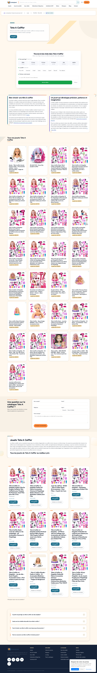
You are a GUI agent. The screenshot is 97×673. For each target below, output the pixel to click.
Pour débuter (62, 70)
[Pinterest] (17, 659)
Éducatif (55, 70)
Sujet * (62, 407)
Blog (70, 6)
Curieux (44, 70)
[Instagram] (13, 659)
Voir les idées (45, 82)
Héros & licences (49, 650)
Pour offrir (21, 70)
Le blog (47, 654)
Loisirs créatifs (64, 654)
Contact (87, 2)
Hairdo (27, 115)
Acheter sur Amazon (15, 505)
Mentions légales (80, 652)
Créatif (34, 70)
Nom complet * (37, 401)
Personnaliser (89, 669)
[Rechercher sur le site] (78, 2)
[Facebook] (9, 659)
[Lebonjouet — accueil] (12, 2)
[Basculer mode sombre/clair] (82, 2)
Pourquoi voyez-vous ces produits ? (16, 599)
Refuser (82, 669)
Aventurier (28, 70)
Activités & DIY (49, 6)
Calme (39, 70)
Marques (64, 6)
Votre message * (37, 413)
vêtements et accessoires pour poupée (23, 123)
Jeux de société (17, 6)
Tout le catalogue (49, 657)
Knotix (43, 670)
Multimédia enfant (65, 659)
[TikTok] (9, 664)
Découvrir (13, 36)
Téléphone (36, 407)
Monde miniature (64, 657)
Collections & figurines (37, 6)
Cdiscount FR (13, 502)
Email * (62, 401)
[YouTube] (22, 659)
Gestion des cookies (81, 657)
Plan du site (78, 654)
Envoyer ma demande (40, 425)
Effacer (75, 82)
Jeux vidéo (26, 6)
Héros (57, 6)
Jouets (9, 6)
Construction (63, 652)
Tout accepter (75, 669)
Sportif (49, 70)
